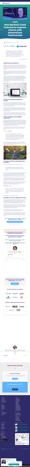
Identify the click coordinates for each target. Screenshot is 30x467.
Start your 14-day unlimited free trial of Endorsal (15, 221)
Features (16, 398)
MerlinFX (5, 65)
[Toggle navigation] (27, 3)
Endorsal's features (9, 200)
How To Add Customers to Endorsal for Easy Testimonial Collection (23, 428)
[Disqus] (15, 329)
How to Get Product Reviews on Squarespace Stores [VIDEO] (23, 425)
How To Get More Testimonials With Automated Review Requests (23, 431)
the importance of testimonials (17, 102)
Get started (14, 283)
